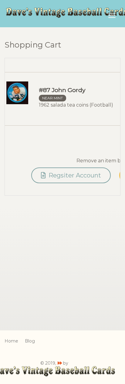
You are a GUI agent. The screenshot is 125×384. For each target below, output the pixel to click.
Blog (30, 341)
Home (11, 341)
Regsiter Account (74, 175)
